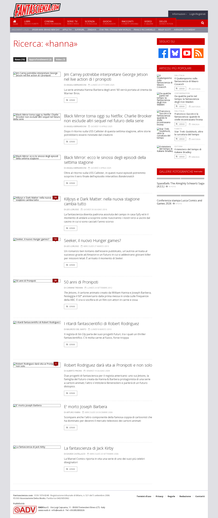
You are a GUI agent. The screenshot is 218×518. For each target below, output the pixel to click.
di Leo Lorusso (71, 209)
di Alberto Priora (73, 370)
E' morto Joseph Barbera (85, 406)
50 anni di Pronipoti (81, 282)
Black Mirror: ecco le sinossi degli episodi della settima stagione (105, 160)
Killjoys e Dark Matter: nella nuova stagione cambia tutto (102, 201)
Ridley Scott (164, 29)
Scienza (91, 22)
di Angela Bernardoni (75, 85)
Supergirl (79, 29)
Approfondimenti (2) (40, 59)
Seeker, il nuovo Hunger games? (92, 240)
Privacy (159, 496)
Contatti (200, 496)
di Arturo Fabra (72, 412)
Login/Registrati (197, 14)
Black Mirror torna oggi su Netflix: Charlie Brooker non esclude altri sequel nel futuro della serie (108, 118)
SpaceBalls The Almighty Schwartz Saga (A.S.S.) (180, 185)
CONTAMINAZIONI (182, 93)
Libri (31, 22)
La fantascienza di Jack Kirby (88, 448)
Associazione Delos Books (33, 498)
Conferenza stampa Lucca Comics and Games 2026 (179, 202)
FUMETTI (178, 129)
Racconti (130, 22)
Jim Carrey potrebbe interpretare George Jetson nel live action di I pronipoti (106, 77)
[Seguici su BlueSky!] (175, 53)
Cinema (53, 22)
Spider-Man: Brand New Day (46, 29)
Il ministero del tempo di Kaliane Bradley (187, 151)
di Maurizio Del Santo (75, 329)
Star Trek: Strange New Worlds (115, 29)
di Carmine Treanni (73, 287)
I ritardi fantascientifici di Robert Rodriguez (101, 323)
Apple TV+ (67, 29)
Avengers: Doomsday (184, 29)
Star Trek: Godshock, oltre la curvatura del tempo (188, 133)
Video (148, 22)
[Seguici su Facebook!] (163, 53)
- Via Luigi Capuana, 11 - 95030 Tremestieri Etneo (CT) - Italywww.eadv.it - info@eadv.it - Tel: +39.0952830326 (71, 509)
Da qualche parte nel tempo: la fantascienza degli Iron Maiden (186, 98)
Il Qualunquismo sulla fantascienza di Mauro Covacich (186, 81)
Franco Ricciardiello (144, 29)
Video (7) (60, 59)
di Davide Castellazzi (74, 454)
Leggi (72, 100)
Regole (171, 496)
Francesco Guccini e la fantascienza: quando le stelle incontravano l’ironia (188, 116)
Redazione (185, 496)
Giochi (109, 22)
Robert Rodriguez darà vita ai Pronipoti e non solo (108, 365)
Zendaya (91, 29)
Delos (166, 22)
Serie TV (73, 22)
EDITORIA (178, 146)
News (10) (20, 59)
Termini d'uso (144, 496)
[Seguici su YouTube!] (186, 53)
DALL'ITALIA (179, 75)
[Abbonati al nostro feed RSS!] (198, 53)
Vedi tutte (198, 171)
